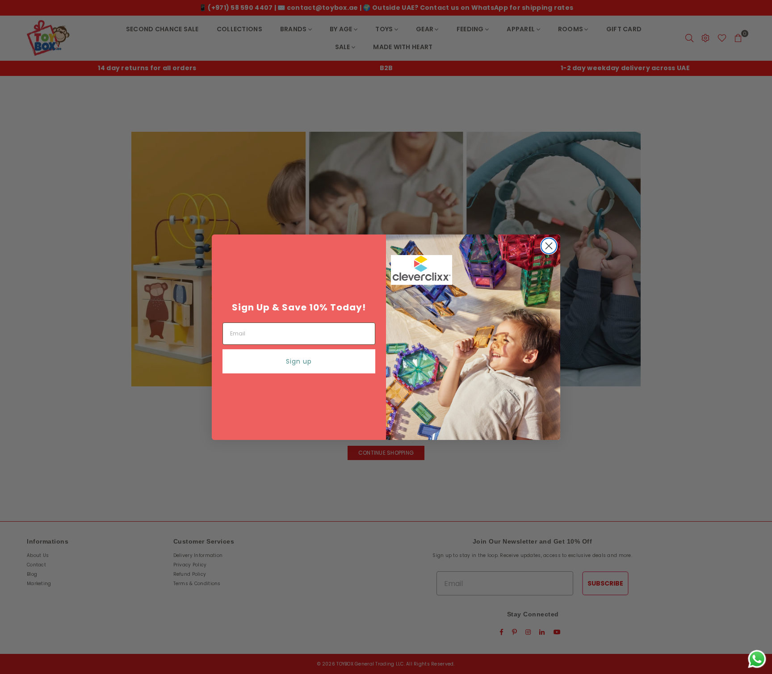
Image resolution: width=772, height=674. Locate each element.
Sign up (299, 361)
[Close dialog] (549, 246)
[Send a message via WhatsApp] (757, 659)
